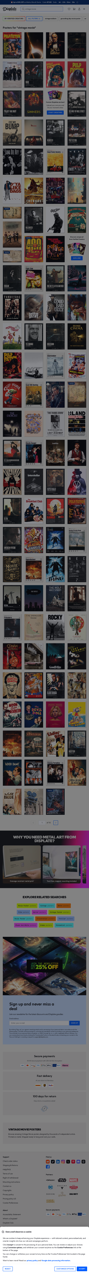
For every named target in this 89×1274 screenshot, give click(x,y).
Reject (8, 1269)
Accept (82, 1269)
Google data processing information (55, 1260)
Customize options (65, 1269)
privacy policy (32, 1260)
